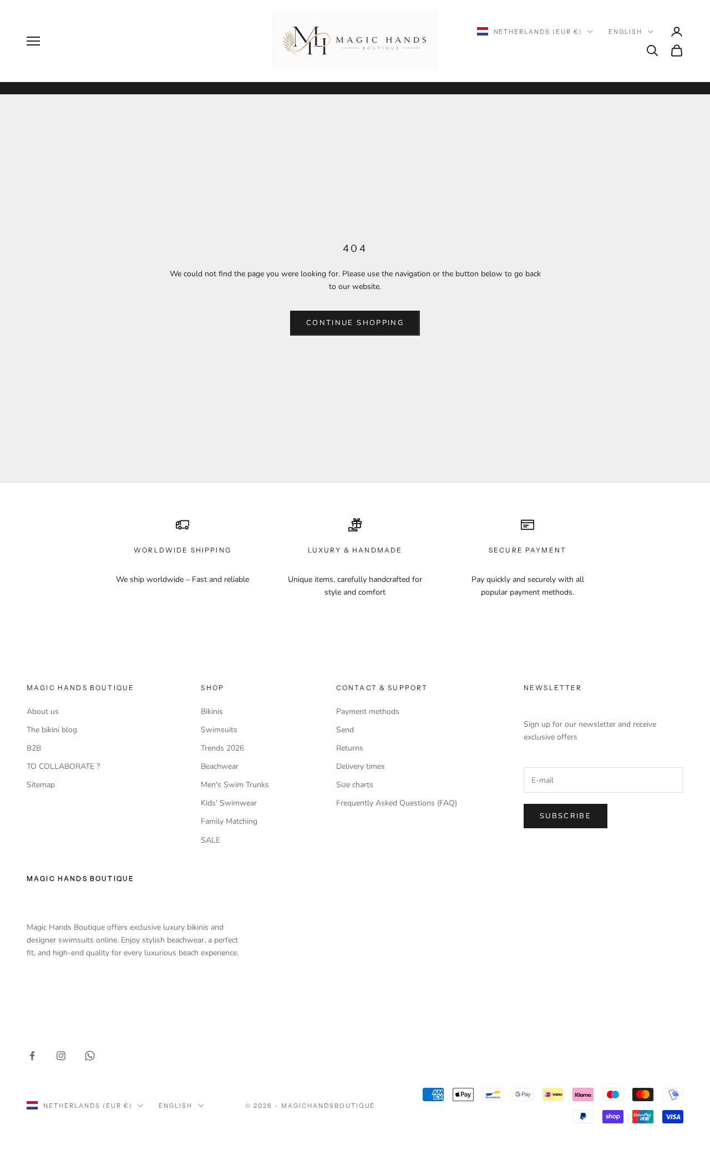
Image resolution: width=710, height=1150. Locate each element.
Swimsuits (219, 730)
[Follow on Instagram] (61, 1055)
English (625, 32)
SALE (210, 840)
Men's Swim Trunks (235, 784)
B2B (34, 748)
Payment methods (367, 711)
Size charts (354, 784)
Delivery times (360, 766)
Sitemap (41, 784)
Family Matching (229, 821)
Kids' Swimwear (229, 803)
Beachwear (220, 766)
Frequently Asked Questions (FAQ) (396, 803)
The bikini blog (52, 730)
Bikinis (212, 711)
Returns (349, 748)
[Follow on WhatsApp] (89, 1055)
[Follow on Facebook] (32, 1055)
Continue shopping (355, 323)
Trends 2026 (222, 748)
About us (43, 711)
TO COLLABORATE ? (63, 766)
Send (345, 730)
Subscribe (565, 816)
